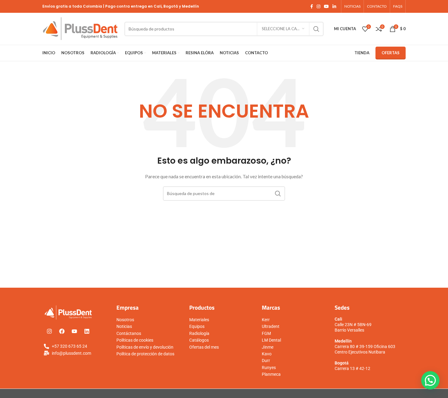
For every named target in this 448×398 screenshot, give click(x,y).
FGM (266, 333)
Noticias (124, 326)
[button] (430, 380)
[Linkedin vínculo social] (334, 6)
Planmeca (271, 374)
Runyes (269, 367)
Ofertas (391, 52)
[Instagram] (49, 331)
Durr (266, 360)
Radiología (199, 333)
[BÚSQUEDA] (316, 29)
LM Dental (271, 340)
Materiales (199, 319)
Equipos (196, 326)
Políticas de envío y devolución (144, 347)
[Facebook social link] (311, 6)
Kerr (266, 319)
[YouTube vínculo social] (326, 6)
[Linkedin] (86, 331)
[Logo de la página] (80, 28)
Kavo (267, 353)
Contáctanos (128, 333)
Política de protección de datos (145, 353)
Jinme (267, 347)
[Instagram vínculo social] (318, 6)
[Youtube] (74, 331)
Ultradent (270, 326)
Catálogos (199, 340)
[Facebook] (61, 331)
